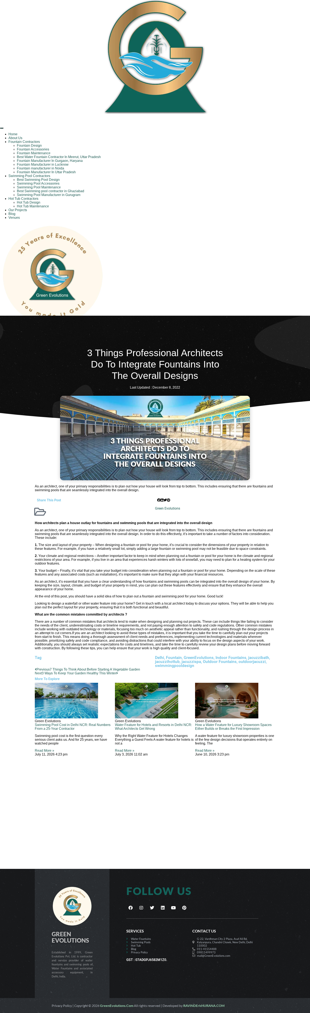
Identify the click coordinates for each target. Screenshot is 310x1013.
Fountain (174, 657)
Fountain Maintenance (33, 153)
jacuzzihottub (167, 661)
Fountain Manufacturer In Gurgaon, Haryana (50, 160)
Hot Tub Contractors (23, 198)
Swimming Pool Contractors (29, 176)
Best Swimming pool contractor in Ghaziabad (50, 191)
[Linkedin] (163, 908)
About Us (15, 138)
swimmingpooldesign (174, 665)
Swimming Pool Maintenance (39, 187)
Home (13, 134)
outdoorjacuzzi (252, 661)
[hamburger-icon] (1, 128)
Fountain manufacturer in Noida (40, 168)
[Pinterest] (184, 908)
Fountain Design (29, 145)
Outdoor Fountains (220, 661)
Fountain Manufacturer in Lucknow (43, 164)
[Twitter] (152, 908)
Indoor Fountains (231, 657)
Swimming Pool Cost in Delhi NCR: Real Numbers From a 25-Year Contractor (73, 726)
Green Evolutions (167, 508)
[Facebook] (130, 908)
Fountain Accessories (33, 149)
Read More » (44, 750)
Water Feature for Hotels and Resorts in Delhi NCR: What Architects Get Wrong (153, 726)
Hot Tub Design (28, 202)
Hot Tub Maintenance (33, 206)
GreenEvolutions (199, 657)
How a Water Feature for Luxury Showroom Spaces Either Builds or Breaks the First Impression (233, 726)
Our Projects (17, 210)
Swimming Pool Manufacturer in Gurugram (48, 195)
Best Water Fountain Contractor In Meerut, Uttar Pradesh (59, 157)
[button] (158, 500)
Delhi (159, 657)
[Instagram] (141, 908)
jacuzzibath (258, 657)
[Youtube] (173, 908)
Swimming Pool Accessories (38, 183)
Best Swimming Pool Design (38, 179)
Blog (11, 214)
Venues (14, 217)
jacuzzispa (191, 661)
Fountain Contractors (24, 142)
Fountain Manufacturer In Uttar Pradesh (46, 172)
